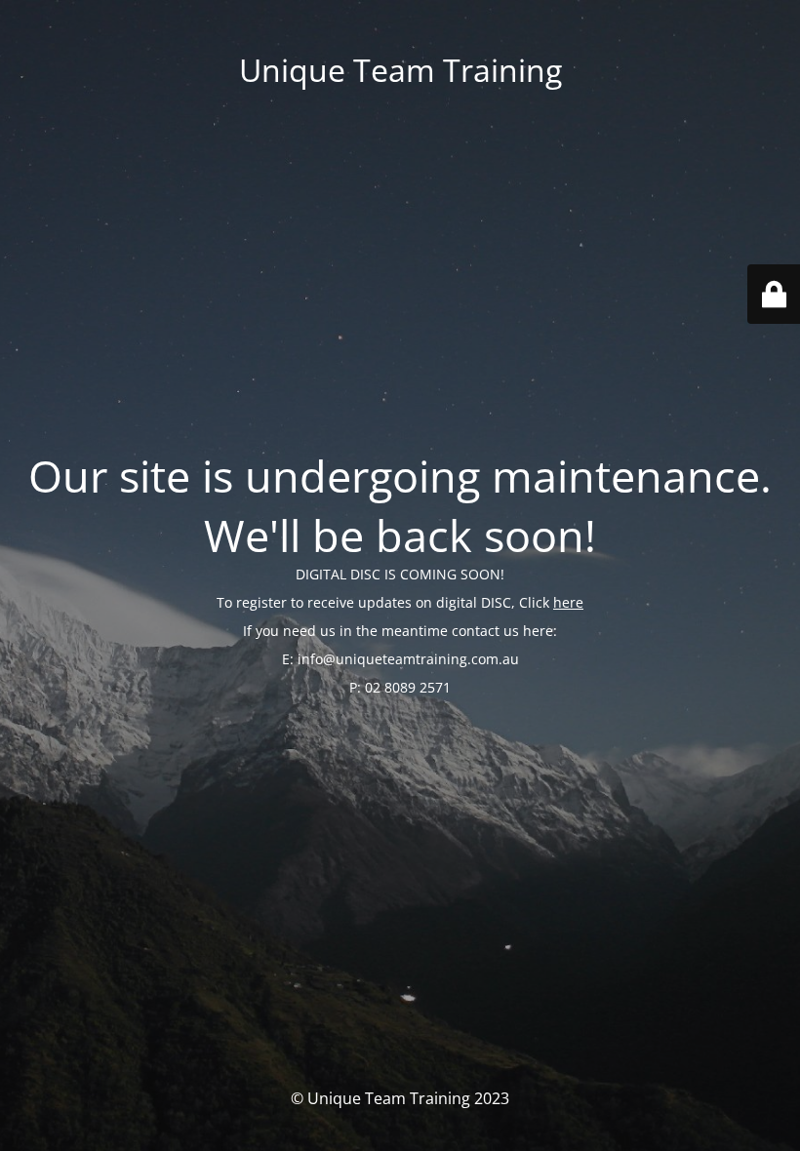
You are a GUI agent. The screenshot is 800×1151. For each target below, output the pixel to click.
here (568, 602)
